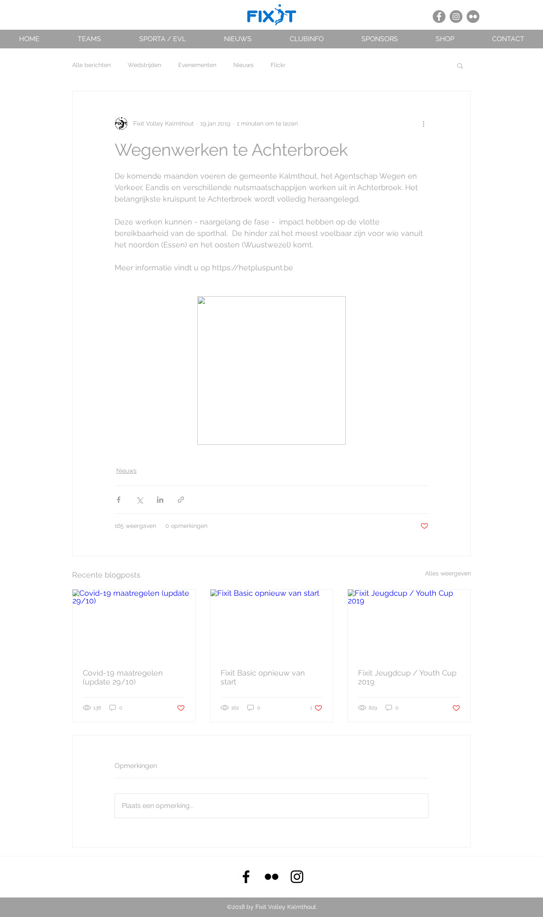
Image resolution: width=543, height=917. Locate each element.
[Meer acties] (423, 123)
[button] (89, 39)
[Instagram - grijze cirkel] (456, 16)
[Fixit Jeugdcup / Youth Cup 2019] (409, 623)
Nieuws (243, 65)
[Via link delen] (181, 500)
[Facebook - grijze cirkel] (439, 16)
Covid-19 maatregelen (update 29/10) (123, 677)
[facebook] (246, 876)
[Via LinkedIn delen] (160, 500)
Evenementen (197, 65)
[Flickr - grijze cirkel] (473, 16)
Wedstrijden (144, 65)
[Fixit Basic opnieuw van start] (271, 623)
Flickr (278, 65)
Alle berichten (91, 65)
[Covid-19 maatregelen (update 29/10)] (134, 623)
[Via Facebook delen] (119, 500)
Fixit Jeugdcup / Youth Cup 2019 (407, 677)
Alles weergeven (448, 573)
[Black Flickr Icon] (271, 876)
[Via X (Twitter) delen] (139, 500)
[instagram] (296, 876)
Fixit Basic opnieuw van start (263, 677)
